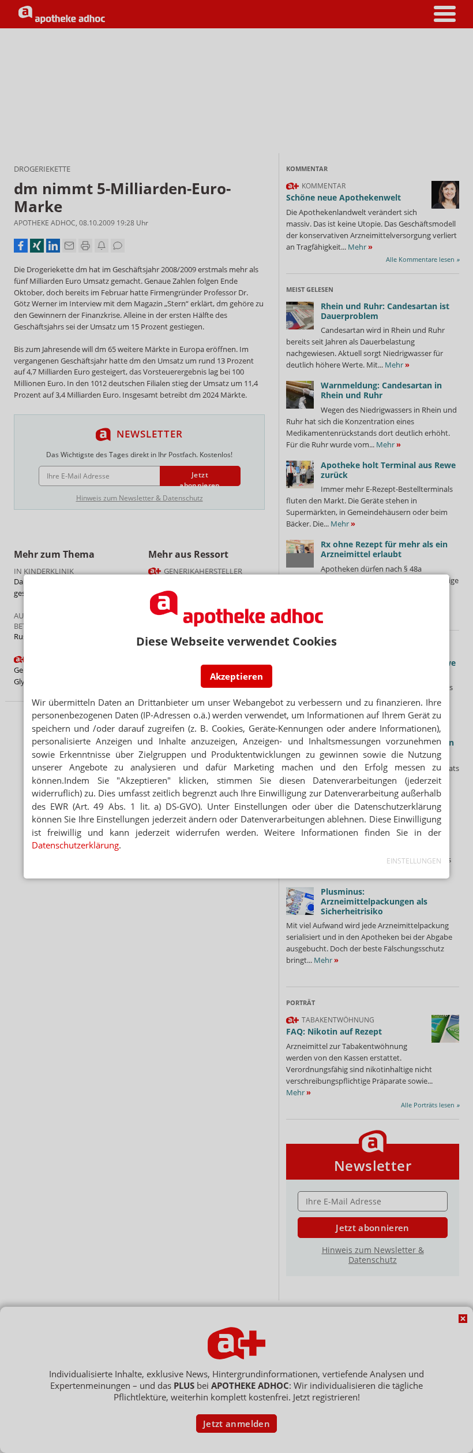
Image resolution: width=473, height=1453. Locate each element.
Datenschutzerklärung (75, 845)
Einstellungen (413, 861)
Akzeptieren (236, 676)
